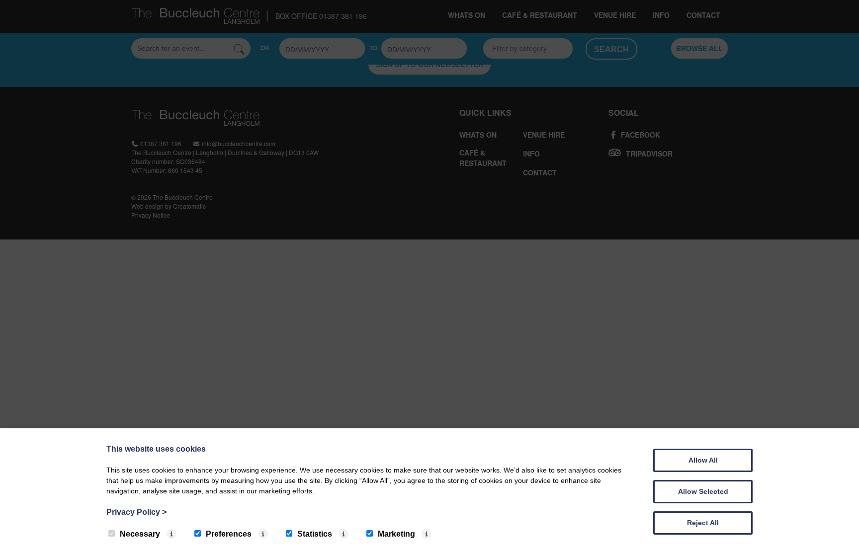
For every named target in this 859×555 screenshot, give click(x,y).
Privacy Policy (136, 512)
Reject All (703, 523)
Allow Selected (703, 491)
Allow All (703, 460)
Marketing (396, 534)
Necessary (140, 534)
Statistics (314, 534)
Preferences (229, 534)
